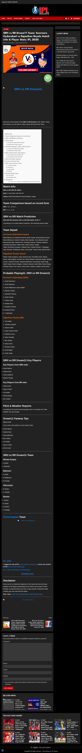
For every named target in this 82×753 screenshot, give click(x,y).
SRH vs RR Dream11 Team (13, 163)
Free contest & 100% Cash (29, 564)
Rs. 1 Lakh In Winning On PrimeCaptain (16, 570)
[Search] (68, 18)
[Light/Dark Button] (65, 18)
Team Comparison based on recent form (18, 136)
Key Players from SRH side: (16, 155)
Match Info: (9, 134)
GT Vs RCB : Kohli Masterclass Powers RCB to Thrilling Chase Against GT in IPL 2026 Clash (72, 739)
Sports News (18, 18)
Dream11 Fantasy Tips (12, 161)
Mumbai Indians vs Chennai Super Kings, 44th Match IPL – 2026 (72, 724)
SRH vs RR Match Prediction (14, 138)
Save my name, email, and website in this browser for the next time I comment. (26, 683)
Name (5, 663)
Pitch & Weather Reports (13, 159)
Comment (6, 641)
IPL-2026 (17, 720)
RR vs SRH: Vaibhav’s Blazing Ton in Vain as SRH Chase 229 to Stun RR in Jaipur (67, 72)
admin (6, 43)
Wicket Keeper (12, 165)
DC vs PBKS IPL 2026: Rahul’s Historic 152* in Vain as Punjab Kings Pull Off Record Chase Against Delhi (20, 740)
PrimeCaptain (11, 517)
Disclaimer (9, 180)
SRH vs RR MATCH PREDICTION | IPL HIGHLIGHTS (45, 704)
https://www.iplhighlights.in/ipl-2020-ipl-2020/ (27, 594)
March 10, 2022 (21, 709)
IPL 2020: (11, 175)
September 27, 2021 (46, 709)
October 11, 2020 (14, 43)
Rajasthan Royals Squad (15, 144)
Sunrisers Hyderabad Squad (16, 142)
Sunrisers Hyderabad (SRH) (16, 148)
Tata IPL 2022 (18, 702)
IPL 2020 (6, 29)
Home (3, 18)
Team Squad (9, 140)
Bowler (10, 171)
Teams (27, 18)
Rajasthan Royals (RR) (14, 150)
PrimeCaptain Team (12, 173)
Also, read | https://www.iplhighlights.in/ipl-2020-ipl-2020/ (25, 181)
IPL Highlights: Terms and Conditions (41, 747)
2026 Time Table (37, 18)
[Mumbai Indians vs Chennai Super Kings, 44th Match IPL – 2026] (60, 724)
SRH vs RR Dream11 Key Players (15, 153)
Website (5, 676)
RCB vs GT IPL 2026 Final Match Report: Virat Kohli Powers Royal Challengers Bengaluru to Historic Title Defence (21, 728)
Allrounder (11, 169)
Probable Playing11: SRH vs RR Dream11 (18, 146)
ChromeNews (46, 751)
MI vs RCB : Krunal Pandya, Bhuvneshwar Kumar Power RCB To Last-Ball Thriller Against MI (68, 50)
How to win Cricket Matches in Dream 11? (20, 705)
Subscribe (76, 18)
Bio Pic (9, 18)
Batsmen (11, 167)
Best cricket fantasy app (16, 566)
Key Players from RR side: (15, 157)
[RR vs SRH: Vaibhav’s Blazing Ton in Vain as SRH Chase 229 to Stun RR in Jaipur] (34, 737)
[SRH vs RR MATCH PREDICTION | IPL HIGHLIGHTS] (33, 704)
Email (5, 670)
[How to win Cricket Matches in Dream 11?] (8, 704)
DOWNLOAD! (12, 177)
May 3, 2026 (71, 729)
